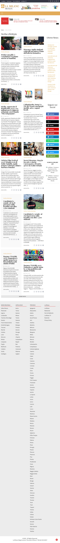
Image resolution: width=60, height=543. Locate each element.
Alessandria (33, 311)
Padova (32, 440)
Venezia (18, 320)
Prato (31, 464)
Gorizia (32, 385)
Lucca (31, 409)
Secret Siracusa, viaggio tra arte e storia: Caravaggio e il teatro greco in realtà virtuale (33, 163)
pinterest (52, 133)
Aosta (17, 308)
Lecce (31, 399)
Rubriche (46, 318)
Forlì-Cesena (33, 380)
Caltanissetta (33, 344)
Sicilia (25, 211)
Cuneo (31, 368)
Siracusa (32, 493)
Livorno (32, 404)
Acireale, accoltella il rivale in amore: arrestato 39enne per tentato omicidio (48, 21)
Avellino (32, 322)
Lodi (31, 406)
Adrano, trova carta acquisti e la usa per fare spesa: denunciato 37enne (23, 21)
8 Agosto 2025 (28, 168)
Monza (31, 423)
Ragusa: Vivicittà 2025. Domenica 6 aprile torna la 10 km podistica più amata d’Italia (10, 260)
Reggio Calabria (34, 471)
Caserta (32, 351)
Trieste (17, 322)
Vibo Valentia (33, 526)
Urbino (32, 514)
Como (31, 358)
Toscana (3, 327)
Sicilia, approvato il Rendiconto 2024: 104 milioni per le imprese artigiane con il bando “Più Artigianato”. (10, 110)
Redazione (9, 1)
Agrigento (32, 308)
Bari (17, 344)
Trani (31, 505)
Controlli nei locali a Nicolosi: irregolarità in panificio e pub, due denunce (52, 59)
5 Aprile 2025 (7, 266)
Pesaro (32, 450)
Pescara (32, 452)
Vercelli (32, 522)
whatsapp (52, 140)
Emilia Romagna (5, 325)
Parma (31, 442)
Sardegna (3, 354)
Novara (32, 428)
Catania (32, 354)
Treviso (32, 510)
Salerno (32, 483)
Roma (17, 334)
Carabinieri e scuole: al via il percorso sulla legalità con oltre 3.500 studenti (10, 204)
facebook (52, 114)
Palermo (18, 351)
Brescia (32, 339)
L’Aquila (18, 337)
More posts (22, 296)
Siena (31, 490)
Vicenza (32, 529)
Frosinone (32, 382)
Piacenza (32, 454)
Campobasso (19, 339)
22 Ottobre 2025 (28, 55)
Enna (31, 370)
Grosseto (32, 387)
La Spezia (32, 394)
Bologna (18, 325)
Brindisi (32, 342)
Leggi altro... (4, 84)
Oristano (32, 438)
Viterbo (32, 531)
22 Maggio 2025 (7, 210)
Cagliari (17, 354)
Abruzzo (3, 337)
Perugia (18, 332)
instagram (52, 117)
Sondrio (32, 495)
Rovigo (32, 481)
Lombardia (4, 315)
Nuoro (31, 430)
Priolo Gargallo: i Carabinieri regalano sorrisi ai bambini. (9, 56)
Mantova (32, 414)
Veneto (3, 320)
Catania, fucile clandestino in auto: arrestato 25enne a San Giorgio (52, 78)
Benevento (33, 330)
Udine (31, 512)
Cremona (32, 363)
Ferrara (32, 375)
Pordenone (33, 462)
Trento (17, 318)
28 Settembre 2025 (6, 170)
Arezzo (32, 315)
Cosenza (32, 361)
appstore (52, 152)
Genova (17, 313)
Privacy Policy (48, 320)
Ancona (17, 330)
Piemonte (3, 311)
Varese (32, 517)
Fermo (31, 373)
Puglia (2, 344)
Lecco (31, 402)
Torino (17, 311)
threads (51, 125)
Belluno (32, 327)
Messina (32, 426)
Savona (32, 488)
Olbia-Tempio (33, 435)
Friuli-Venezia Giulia (6, 322)
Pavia (31, 445)
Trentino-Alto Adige (6, 318)
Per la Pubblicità (16, 1)
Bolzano (32, 337)
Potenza (18, 346)
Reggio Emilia (33, 474)
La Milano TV (23, 1)
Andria (31, 313)
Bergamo (32, 332)
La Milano (3, 1)
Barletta (32, 325)
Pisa (31, 457)
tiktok (51, 148)
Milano (17, 315)
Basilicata (3, 346)
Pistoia (32, 459)
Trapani (32, 507)
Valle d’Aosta (4, 308)
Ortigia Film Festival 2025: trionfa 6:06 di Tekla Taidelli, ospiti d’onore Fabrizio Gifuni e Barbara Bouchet (11, 163)
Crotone (32, 366)
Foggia (32, 378)
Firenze (18, 327)
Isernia (32, 392)
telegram (52, 144)
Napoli (17, 342)
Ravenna (32, 469)
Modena (32, 421)
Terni (31, 502)
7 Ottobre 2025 (5, 116)
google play (52, 156)
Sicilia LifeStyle (5, 52)
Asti (31, 320)
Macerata (32, 411)
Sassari (32, 486)
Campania (3, 342)
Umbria (3, 332)
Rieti (31, 476)
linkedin (52, 137)
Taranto (32, 498)
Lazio (2, 334)
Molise (3, 339)
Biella (31, 334)
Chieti (31, 356)
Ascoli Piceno (33, 318)
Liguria (3, 313)
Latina (31, 397)
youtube (52, 129)
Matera (32, 418)
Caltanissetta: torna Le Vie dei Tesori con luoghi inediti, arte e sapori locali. (33, 107)
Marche (3, 330)
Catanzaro (18, 349)
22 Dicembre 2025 (5, 61)
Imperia (32, 390)
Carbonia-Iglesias (34, 349)
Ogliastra (32, 433)
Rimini (31, 478)
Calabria (3, 349)
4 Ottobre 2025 (28, 112)
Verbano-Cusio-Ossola (36, 519)
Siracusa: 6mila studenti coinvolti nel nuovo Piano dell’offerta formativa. (34, 51)
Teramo (32, 500)
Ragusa (32, 466)
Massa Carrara (33, 416)
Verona (32, 524)
